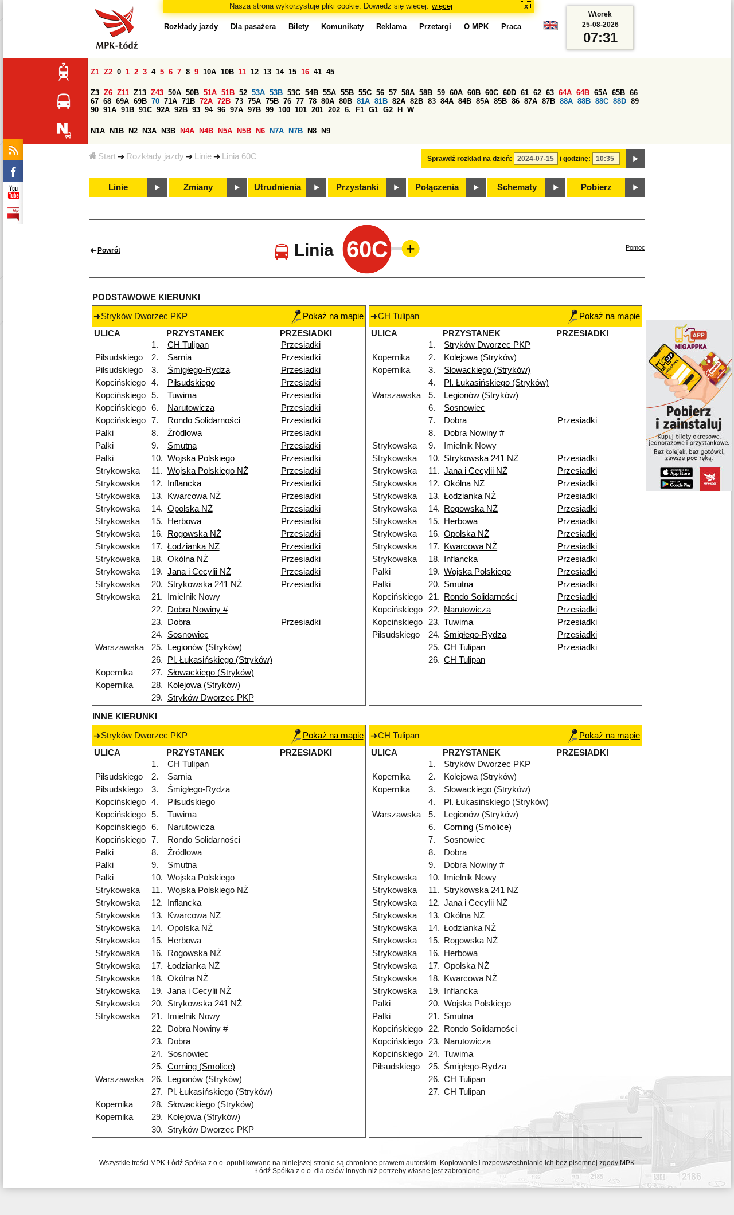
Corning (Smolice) (201, 1066)
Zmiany (198, 187)
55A (329, 92)
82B (416, 101)
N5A (225, 131)
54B (311, 92)
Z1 (95, 72)
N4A (187, 131)
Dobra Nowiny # (197, 609)
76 (287, 101)
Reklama (391, 26)
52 (243, 92)
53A (258, 92)
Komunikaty (342, 26)
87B (548, 101)
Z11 (123, 92)
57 (393, 92)
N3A (149, 131)
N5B (244, 131)
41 (318, 72)
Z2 (108, 72)
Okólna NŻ (187, 559)
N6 (260, 131)
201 (317, 109)
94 (209, 109)
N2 (133, 131)
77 (300, 101)
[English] (550, 28)
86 (516, 101)
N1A (98, 131)
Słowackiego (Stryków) (210, 672)
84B (464, 101)
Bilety (298, 26)
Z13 (140, 92)
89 (635, 101)
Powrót (108, 250)
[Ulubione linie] (407, 248)
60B (474, 92)
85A (482, 101)
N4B (206, 131)
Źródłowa (184, 433)
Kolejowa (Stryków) (203, 685)
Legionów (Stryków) (204, 647)
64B (582, 92)
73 (239, 101)
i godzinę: (575, 159)
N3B (168, 131)
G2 (388, 109)
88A (566, 101)
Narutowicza (190, 407)
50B (192, 92)
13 (267, 72)
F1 (360, 109)
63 (550, 92)
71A (170, 101)
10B (227, 72)
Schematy (517, 187)
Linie (203, 156)
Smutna (182, 445)
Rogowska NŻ (194, 533)
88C (601, 101)
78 (313, 101)
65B (618, 92)
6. (348, 109)
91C (145, 109)
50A (174, 92)
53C (293, 92)
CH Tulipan (188, 344)
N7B (295, 131)
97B (254, 109)
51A (210, 92)
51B (228, 92)
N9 (325, 131)
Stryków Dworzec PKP (210, 697)
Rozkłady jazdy (155, 156)
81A (363, 101)
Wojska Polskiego (201, 458)
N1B (117, 131)
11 (242, 72)
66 (634, 92)
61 (525, 92)
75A (254, 101)
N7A (277, 131)
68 (107, 101)
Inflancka (184, 483)
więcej (442, 6)
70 (155, 101)
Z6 (108, 92)
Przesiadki (301, 344)
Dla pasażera (253, 26)
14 (280, 72)
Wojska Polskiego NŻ (207, 470)
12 (255, 72)
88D (619, 101)
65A (600, 92)
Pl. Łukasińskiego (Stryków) (219, 659)
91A (109, 109)
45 (330, 72)
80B (345, 101)
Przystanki (357, 187)
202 (334, 109)
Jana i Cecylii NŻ (199, 571)
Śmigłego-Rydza (198, 370)
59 (441, 92)
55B (347, 92)
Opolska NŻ (190, 508)
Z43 (157, 92)
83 (432, 101)
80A (327, 101)
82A (398, 101)
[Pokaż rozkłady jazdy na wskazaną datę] (635, 158)
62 (537, 92)
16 (305, 72)
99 (270, 109)
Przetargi (435, 26)
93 (196, 109)
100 (284, 109)
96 (221, 109)
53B (276, 92)
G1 (373, 109)
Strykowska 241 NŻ (204, 584)
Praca (511, 26)
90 (95, 109)
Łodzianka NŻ (193, 546)
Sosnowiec (188, 634)
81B (381, 101)
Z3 (95, 92)
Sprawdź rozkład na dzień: (469, 159)
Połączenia (437, 187)
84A (447, 101)
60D (509, 92)
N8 (312, 131)
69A (122, 101)
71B (188, 101)
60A (456, 92)
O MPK (476, 26)
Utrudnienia (277, 187)
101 (301, 109)
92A (163, 109)
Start (107, 156)
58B (425, 92)
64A (565, 92)
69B (140, 101)
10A (209, 72)
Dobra (178, 622)
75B (272, 101)
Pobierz (596, 187)
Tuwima (182, 395)
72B (224, 101)
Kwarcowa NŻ (194, 496)
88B (584, 101)
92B (181, 109)
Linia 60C (239, 156)
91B (127, 109)
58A (408, 92)
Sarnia (179, 357)
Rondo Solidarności (203, 420)
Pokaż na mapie (333, 316)
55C (365, 92)
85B (500, 101)
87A (530, 101)
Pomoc (635, 247)
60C (491, 92)
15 (292, 72)
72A (206, 101)
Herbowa (184, 521)
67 (95, 101)
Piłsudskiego (191, 382)
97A (236, 109)
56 (380, 92)
